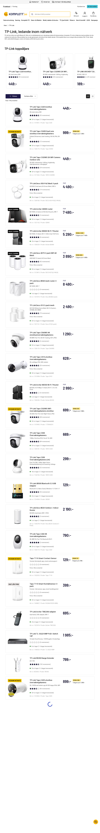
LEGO (88, 20)
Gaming (17, 20)
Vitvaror (72, 20)
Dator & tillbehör (36, 20)
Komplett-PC (25, 20)
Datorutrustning (8, 20)
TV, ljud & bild (64, 20)
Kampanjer (94, 20)
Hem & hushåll (80, 20)
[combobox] (50, 14)
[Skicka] (32, 14)
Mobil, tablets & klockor (50, 20)
